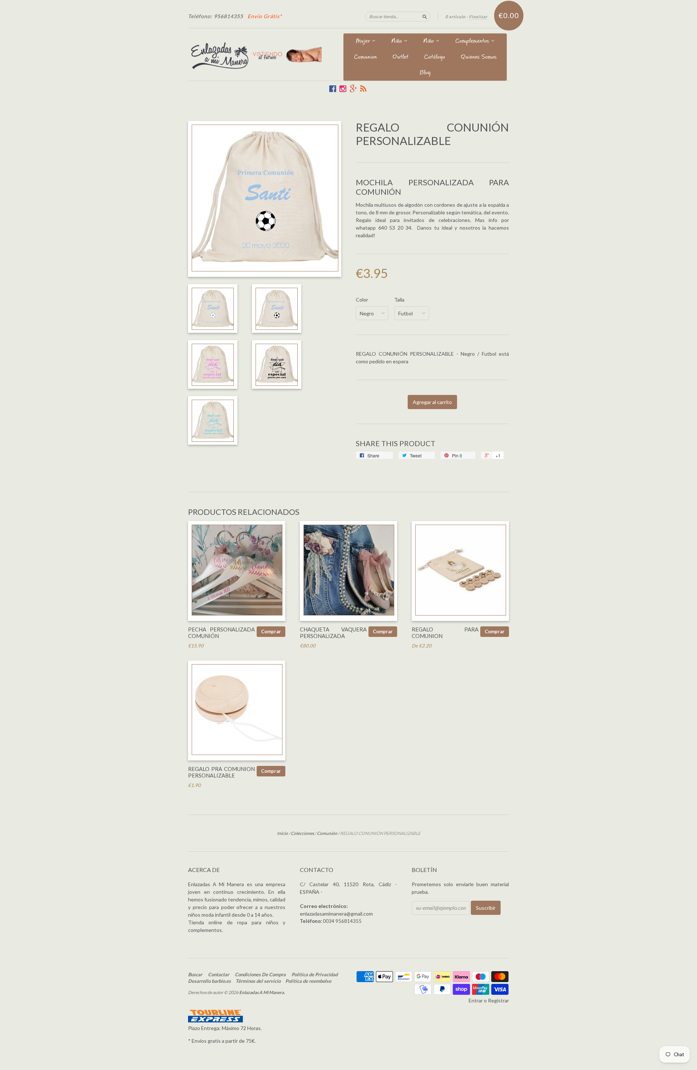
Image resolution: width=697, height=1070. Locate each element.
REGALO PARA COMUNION (445, 632)
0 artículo (455, 16)
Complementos (473, 42)
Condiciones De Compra (260, 974)
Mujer (364, 42)
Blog (425, 73)
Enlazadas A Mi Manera (261, 992)
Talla (399, 300)
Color (362, 300)
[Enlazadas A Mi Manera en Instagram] (342, 89)
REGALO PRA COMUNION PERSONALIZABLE (221, 772)
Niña (397, 42)
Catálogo (434, 57)
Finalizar (478, 16)
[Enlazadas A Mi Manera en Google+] (353, 89)
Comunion (365, 57)
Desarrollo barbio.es (209, 981)
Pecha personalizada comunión (221, 632)
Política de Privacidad (315, 974)
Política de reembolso (308, 981)
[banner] (255, 54)
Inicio (282, 833)
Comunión (327, 833)
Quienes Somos (479, 57)
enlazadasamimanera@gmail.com (336, 913)
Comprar (271, 631)
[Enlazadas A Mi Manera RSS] (363, 89)
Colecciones (302, 833)
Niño (429, 42)
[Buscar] (425, 16)
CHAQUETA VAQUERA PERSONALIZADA (333, 632)
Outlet (400, 57)
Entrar (476, 1000)
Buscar (195, 974)
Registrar (498, 1000)
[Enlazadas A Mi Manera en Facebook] (332, 89)
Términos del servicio (258, 981)
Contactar (218, 974)
